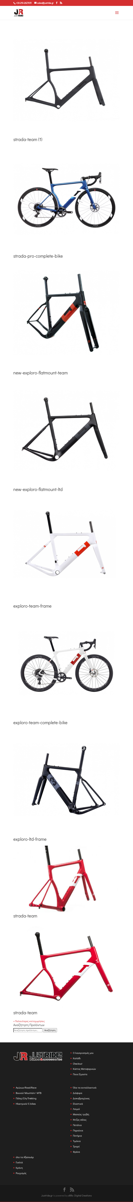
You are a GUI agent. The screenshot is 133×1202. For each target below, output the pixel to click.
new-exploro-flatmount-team (40, 373)
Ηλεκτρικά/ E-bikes (26, 1103)
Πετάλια (77, 1125)
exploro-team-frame (32, 606)
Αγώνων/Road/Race (26, 1087)
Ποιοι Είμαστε (80, 1074)
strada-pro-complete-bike (38, 256)
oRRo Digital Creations (80, 1195)
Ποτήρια (77, 1135)
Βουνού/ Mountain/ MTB (28, 1093)
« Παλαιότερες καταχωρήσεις (29, 1021)
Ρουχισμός (21, 1173)
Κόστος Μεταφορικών (84, 1068)
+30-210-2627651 (24, 2)
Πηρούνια (78, 1130)
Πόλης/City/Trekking (26, 1098)
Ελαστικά (78, 1103)
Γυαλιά (19, 1162)
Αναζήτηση (50, 1030)
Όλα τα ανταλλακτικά (84, 1087)
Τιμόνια (77, 1141)
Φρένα (76, 1151)
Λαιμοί (76, 1109)
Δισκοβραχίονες (81, 1098)
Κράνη (19, 1167)
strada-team (25, 916)
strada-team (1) (27, 139)
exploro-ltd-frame (30, 839)
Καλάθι (77, 1058)
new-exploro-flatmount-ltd (38, 489)
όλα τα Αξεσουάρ (25, 1157)
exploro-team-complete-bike (40, 722)
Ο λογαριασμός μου (83, 1053)
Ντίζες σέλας (80, 1119)
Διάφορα (77, 1093)
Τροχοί (76, 1146)
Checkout (77, 1063)
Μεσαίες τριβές (81, 1114)
